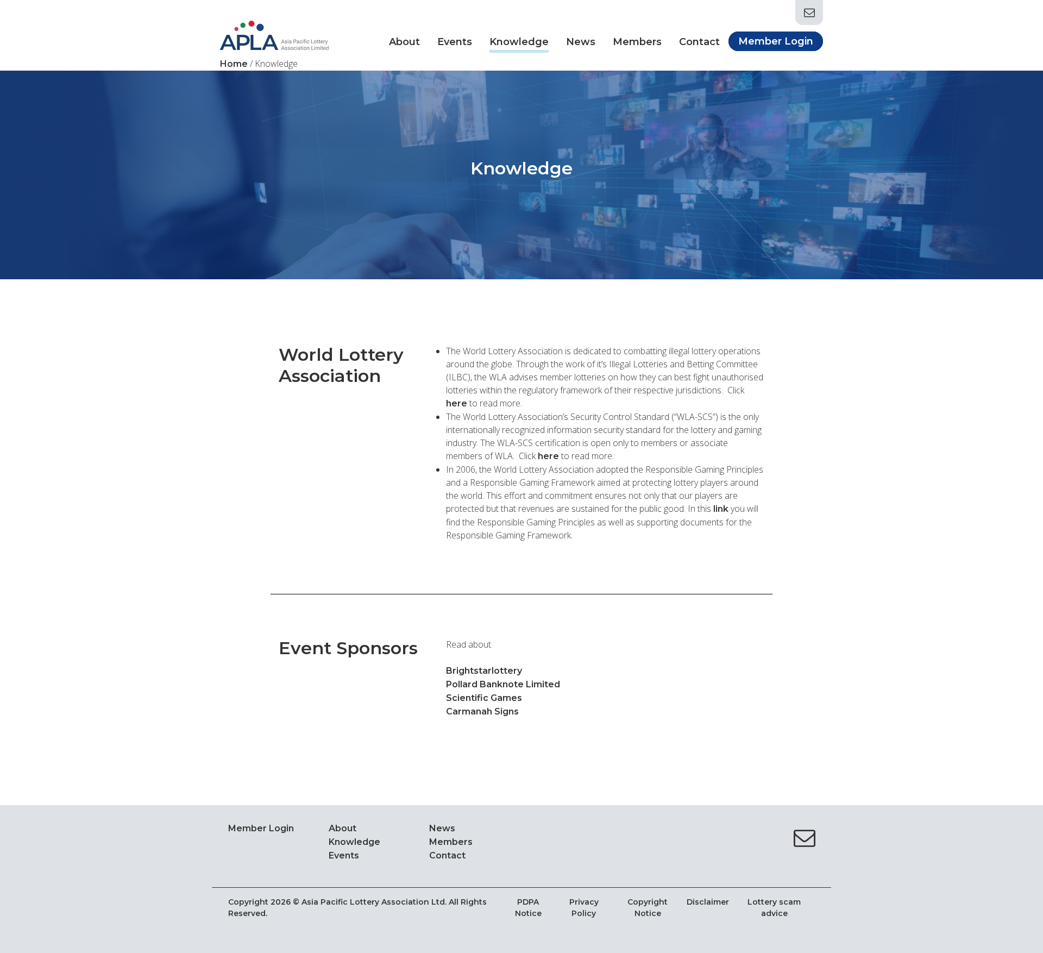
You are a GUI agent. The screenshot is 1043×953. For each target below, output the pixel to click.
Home (234, 64)
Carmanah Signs (482, 711)
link (720, 509)
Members (637, 42)
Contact (699, 42)
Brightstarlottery (484, 671)
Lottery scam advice (774, 907)
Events (454, 42)
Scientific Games (484, 698)
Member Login (775, 41)
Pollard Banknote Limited (503, 684)
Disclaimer (708, 902)
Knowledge (519, 42)
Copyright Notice (647, 907)
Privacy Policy (584, 907)
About (404, 42)
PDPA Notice (528, 907)
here (548, 456)
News (580, 42)
